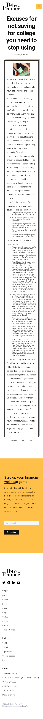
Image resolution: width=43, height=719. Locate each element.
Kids (30, 441)
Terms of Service (8, 630)
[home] (10, 6)
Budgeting (14, 441)
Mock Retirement (8, 695)
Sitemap (5, 621)
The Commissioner (9, 691)
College (23, 441)
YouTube (5, 647)
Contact (5, 617)
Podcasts (6, 600)
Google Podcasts (8, 656)
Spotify (5, 643)
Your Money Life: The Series (12, 673)
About (4, 608)
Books (4, 604)
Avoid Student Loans (9, 686)
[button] (39, 6)
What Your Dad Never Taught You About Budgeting (20, 678)
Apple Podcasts (8, 652)
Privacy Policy (7, 626)
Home (4, 595)
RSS (3, 660)
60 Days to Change (9, 682)
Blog (4, 613)
